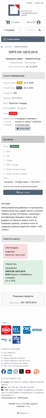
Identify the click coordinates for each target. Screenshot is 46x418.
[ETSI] (6, 339)
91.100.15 (21, 108)
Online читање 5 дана (16, 169)
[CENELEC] (37, 330)
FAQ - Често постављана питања (16, 366)
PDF (8, 151)
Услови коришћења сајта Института (17, 360)
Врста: (5, 103)
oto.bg (27, 406)
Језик (5, 178)
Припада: (7, 98)
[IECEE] (16, 339)
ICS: (5, 108)
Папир (9, 160)
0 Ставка (15, 22)
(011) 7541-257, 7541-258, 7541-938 (20, 387)
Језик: (5, 113)
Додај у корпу (24, 192)
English (29, 3)
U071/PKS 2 (17, 98)
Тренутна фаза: (9, 82)
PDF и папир (12, 164)
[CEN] (27, 330)
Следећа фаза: (9, 87)
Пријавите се (24, 413)
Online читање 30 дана (16, 173)
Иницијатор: (8, 93)
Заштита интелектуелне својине (15, 363)
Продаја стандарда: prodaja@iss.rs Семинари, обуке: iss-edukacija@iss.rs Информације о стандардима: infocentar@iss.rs (22, 392)
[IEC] (16, 330)
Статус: (6, 146)
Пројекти (8, 47)
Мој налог (31, 22)
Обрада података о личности (14, 358)
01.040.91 (11, 108)
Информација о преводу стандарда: (8, 121)
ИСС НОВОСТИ (9, 353)
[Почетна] (2, 47)
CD (7, 156)
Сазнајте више (24, 128)
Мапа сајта (8, 355)
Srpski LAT (39, 3)
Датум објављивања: (17, 66)
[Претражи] (40, 30)
